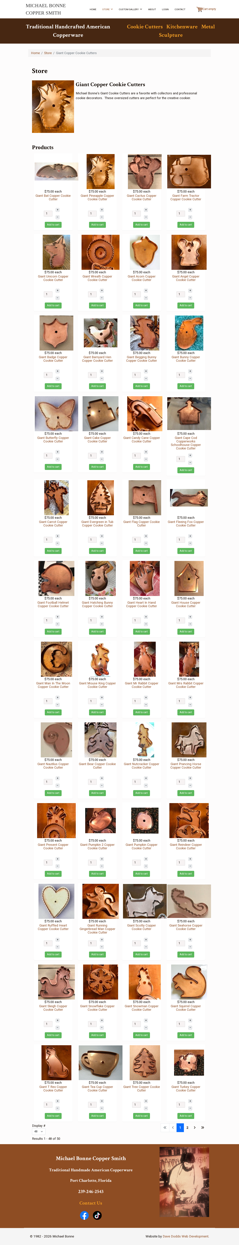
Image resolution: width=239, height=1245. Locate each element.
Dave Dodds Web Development (185, 1236)
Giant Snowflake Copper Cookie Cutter (97, 1007)
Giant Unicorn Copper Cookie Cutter (53, 278)
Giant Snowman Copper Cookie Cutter (142, 1007)
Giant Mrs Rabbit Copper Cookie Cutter (185, 685)
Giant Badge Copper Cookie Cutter (53, 358)
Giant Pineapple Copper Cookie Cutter (97, 197)
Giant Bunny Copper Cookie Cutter (186, 358)
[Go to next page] (194, 1127)
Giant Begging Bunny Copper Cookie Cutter (141, 358)
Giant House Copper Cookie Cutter (185, 604)
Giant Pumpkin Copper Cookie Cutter (141, 846)
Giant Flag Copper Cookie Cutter (141, 523)
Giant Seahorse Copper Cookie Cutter (185, 927)
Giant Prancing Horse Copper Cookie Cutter (185, 765)
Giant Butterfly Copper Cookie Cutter (53, 439)
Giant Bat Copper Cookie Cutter (53, 197)
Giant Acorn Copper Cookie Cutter (142, 278)
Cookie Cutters (145, 26)
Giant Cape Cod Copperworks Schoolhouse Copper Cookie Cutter (186, 443)
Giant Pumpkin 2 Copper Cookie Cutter (97, 846)
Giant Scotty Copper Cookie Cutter (141, 927)
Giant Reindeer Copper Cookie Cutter (186, 846)
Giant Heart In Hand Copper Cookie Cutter (141, 604)
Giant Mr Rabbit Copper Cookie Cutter (141, 685)
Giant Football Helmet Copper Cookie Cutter (53, 604)
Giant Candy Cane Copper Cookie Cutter (141, 439)
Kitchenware (182, 26)
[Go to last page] (202, 1127)
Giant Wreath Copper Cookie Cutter (97, 278)
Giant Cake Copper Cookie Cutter (97, 439)
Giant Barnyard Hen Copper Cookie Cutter (97, 358)
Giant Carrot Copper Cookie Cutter (53, 523)
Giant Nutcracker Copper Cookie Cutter (141, 765)
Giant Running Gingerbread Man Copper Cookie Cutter (97, 929)
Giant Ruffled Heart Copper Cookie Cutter (53, 927)
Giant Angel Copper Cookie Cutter (185, 278)
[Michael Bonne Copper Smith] (184, 1181)
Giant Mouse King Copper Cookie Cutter (97, 685)
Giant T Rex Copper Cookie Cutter (53, 1088)
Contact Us (90, 1203)
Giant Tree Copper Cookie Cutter (141, 1088)
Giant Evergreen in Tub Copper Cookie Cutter (97, 523)
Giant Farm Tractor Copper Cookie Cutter (185, 197)
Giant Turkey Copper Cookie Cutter (185, 1088)
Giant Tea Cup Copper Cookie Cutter (97, 1088)
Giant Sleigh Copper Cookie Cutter (53, 1007)
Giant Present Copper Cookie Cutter (53, 846)
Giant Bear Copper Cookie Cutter (97, 765)
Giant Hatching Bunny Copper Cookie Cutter (97, 604)
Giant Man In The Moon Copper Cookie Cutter (53, 685)
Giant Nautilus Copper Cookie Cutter (53, 765)
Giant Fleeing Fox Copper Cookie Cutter (186, 523)
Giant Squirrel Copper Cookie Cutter (186, 1007)
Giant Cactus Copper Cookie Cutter (141, 197)
